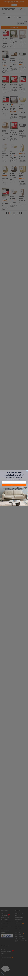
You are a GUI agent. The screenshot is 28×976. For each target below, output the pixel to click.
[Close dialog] (27, 470)
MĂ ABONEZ (14, 485)
